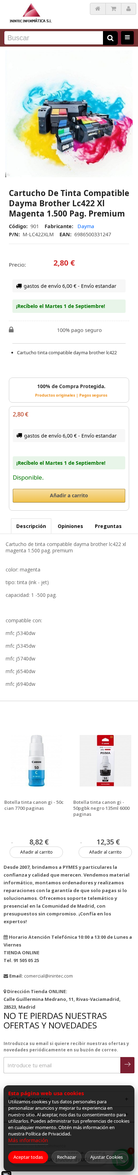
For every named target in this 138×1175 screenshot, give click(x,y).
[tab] (31, 526)
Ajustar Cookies (106, 1157)
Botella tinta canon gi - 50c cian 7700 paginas (34, 805)
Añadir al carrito (36, 852)
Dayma (85, 226)
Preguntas (108, 526)
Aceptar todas (28, 1157)
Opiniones (70, 526)
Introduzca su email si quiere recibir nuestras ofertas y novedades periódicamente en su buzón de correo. (66, 1046)
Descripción (31, 526)
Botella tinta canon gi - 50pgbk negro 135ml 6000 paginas (101, 808)
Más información (28, 1140)
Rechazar (66, 1157)
